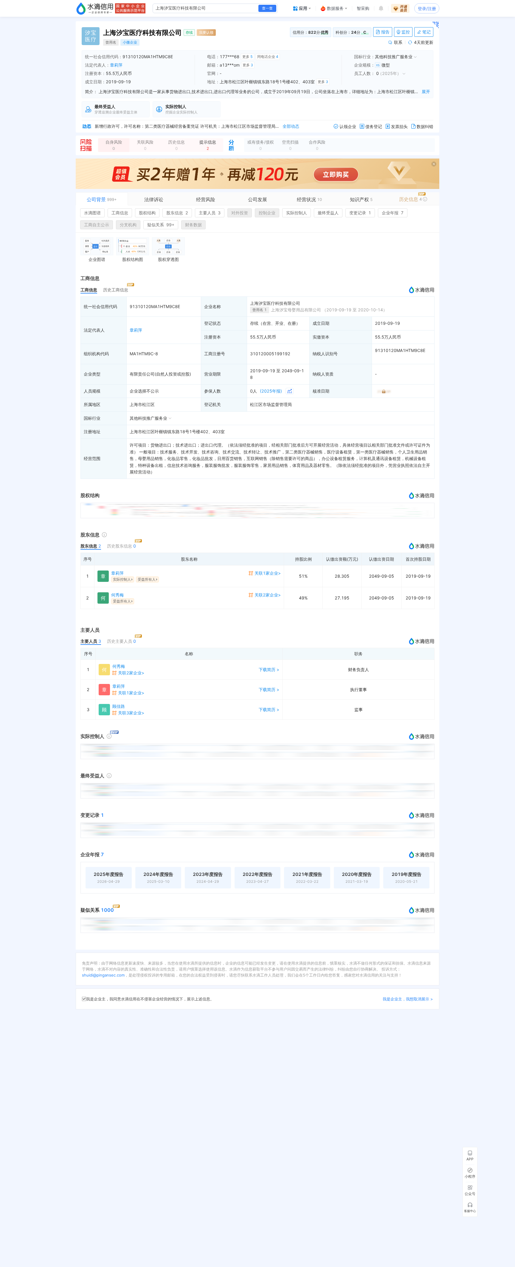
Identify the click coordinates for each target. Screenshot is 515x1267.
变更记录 (360, 212)
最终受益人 (328, 212)
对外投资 (239, 212)
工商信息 (119, 212)
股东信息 (177, 212)
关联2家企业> (268, 594)
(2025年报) (271, 390)
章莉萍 (116, 64)
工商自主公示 (96, 224)
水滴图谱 (92, 212)
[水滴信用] (95, 8)
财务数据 (193, 224)
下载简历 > (269, 669)
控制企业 (267, 212)
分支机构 (128, 224)
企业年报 (393, 212)
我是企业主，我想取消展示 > (408, 999)
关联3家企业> (131, 712)
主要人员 (210, 212)
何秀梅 (117, 594)
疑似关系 (160, 224)
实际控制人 (296, 212)
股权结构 (147, 212)
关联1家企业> (268, 573)
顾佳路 (118, 706)
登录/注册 (427, 8)
